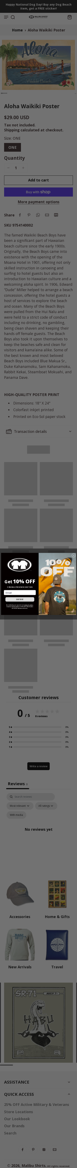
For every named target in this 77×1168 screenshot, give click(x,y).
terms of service (28, 605)
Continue (19, 599)
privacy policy (15, 606)
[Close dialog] (73, 555)
